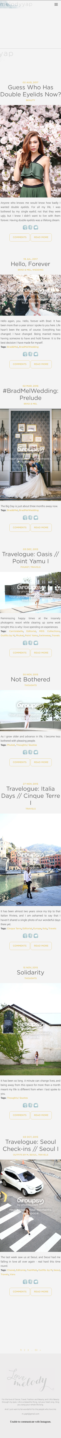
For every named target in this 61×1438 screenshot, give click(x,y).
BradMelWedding (29, 347)
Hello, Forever (30, 264)
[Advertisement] (30, 1323)
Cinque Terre (14, 928)
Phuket (24, 567)
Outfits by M (8, 635)
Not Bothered (30, 680)
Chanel (11, 1270)
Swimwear (45, 635)
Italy (44, 928)
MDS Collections (49, 631)
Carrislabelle (16, 631)
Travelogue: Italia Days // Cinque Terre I (30, 796)
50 (36, 1349)
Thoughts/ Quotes (26, 745)
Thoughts (30, 685)
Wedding (37, 270)
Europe (37, 928)
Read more (41, 237)
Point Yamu (31, 635)
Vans (12, 1274)
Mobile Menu (56, 4)
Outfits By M (20, 1155)
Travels (35, 567)
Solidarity (30, 973)
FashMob (32, 1270)
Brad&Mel (12, 347)
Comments (20, 237)
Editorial (31, 631)
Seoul (33, 1155)
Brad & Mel (24, 270)
